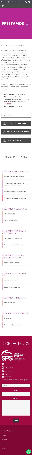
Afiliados (3, 435)
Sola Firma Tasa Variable (11, 220)
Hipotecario (7, 318)
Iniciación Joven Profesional (12, 262)
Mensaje (16, 398)
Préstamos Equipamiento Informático (15, 191)
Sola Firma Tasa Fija (9, 214)
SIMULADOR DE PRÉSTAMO (18, 132)
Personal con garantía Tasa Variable (14, 245)
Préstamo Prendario (10, 303)
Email (16, 390)
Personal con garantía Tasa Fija (13, 238)
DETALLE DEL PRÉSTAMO (17, 123)
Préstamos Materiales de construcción (15, 198)
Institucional (4, 444)
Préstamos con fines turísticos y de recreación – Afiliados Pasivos (14, 184)
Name (16, 382)
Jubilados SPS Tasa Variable (12, 287)
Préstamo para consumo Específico (14, 176)
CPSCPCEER (7, 377)
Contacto (3, 448)
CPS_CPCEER (7, 374)
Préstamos (4, 439)
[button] (28, 451)
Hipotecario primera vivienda (12, 325)
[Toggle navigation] (28, 5)
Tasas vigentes (14, 140)
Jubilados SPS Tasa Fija (10, 280)
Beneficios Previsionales (7, 431)
